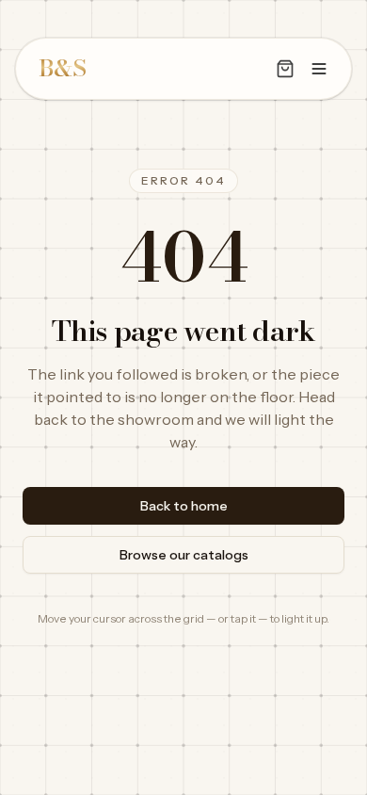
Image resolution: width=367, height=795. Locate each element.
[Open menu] (319, 68)
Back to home (184, 505)
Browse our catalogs (184, 554)
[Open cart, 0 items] (285, 68)
